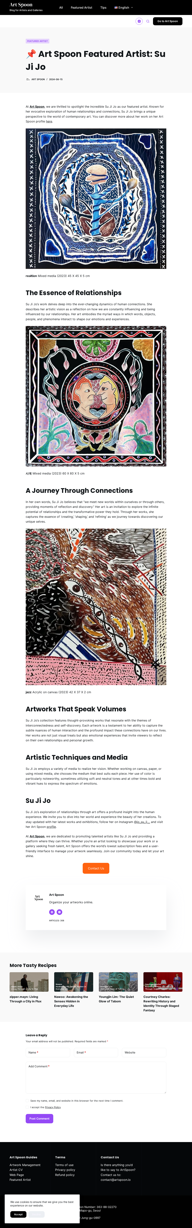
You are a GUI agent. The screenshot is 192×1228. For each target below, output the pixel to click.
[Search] (147, 21)
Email (81, 1052)
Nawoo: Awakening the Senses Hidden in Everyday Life (71, 1001)
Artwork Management (25, 1165)
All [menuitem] (61, 7)
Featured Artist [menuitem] (81, 7)
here (49, 121)
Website (130, 1052)
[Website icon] (52, 912)
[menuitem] (124, 7)
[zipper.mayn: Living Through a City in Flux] (29, 982)
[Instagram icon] (59, 912)
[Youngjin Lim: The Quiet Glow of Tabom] (118, 982)
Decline (36, 1214)
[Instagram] (139, 21)
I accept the (45, 1107)
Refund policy (65, 1175)
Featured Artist (37, 41)
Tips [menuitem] (103, 7)
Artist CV (16, 1170)
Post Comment (39, 1118)
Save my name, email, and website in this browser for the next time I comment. (76, 1100)
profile (51, 827)
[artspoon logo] (26, 5)
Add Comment (39, 1066)
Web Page (17, 1175)
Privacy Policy (53, 1107)
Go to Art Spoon (168, 21)
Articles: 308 (56, 920)
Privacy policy (65, 1170)
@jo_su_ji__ (142, 822)
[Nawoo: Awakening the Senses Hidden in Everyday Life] (73, 982)
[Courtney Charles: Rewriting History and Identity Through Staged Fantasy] (162, 982)
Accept (18, 1214)
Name (33, 1052)
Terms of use (64, 1165)
